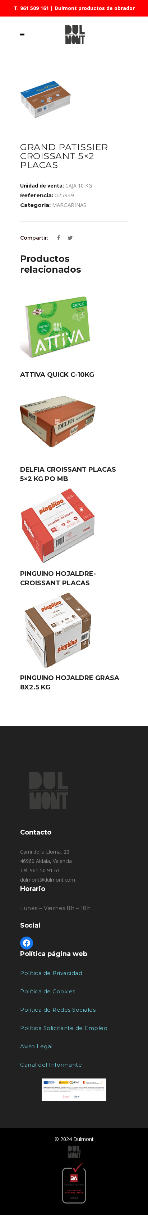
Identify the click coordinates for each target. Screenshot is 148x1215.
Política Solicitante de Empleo (63, 1028)
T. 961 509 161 (31, 8)
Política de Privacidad (51, 973)
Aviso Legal (36, 1046)
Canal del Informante (51, 1064)
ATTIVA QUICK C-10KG (57, 375)
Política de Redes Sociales (58, 1009)
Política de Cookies (47, 991)
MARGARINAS (69, 204)
